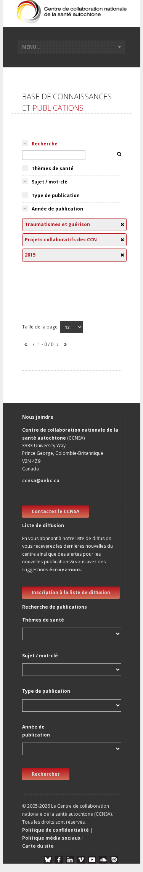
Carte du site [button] (38, 846)
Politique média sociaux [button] (51, 838)
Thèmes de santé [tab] (53, 168)
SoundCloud (103, 860)
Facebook (59, 860)
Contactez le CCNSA (55, 511)
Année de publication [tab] (57, 209)
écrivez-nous (65, 569)
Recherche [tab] (45, 143)
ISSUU (114, 860)
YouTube (92, 860)
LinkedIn (70, 860)
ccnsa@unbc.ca (40, 480)
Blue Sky (48, 860)
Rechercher (46, 774)
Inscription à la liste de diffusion (71, 592)
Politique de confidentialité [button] (56, 830)
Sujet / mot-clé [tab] (49, 182)
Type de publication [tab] (56, 195)
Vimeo (81, 860)
